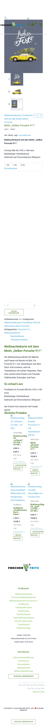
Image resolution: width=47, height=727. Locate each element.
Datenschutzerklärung (23, 657)
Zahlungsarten (23, 667)
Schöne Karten (23, 614)
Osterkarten (23, 611)
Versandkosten (24, 135)
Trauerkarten (24, 624)
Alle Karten (17, 119)
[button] (23, 676)
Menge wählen (34, 471)
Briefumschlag (23, 628)
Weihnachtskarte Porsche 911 (23, 600)
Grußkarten (23, 604)
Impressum (23, 661)
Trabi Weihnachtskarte (23, 617)
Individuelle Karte (23, 607)
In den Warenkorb (14, 312)
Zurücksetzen (10, 168)
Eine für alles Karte (23, 621)
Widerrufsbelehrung (23, 671)
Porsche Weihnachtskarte (23, 597)
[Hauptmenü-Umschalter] (41, 24)
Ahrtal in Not (38, 692)
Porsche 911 (24, 329)
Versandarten (23, 664)
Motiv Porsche (22, 326)
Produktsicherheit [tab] (19, 339)
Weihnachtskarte (12, 333)
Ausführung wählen (20, 467)
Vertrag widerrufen (23, 722)
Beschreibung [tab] (17, 336)
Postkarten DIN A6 (31, 322)
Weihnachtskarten (12, 115)
